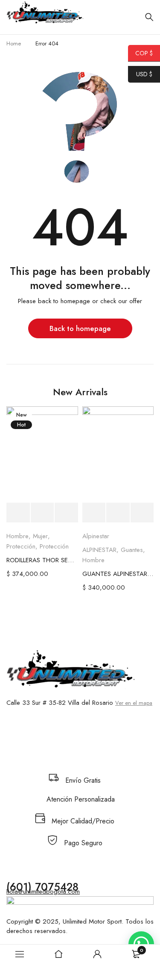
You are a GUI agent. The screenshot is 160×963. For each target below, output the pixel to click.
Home (13, 43)
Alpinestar (95, 536)
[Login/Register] (97, 954)
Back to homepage (80, 328)
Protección (20, 546)
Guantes (132, 550)
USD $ (140, 74)
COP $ (140, 53)
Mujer (40, 536)
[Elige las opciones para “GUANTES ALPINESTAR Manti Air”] (94, 513)
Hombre (17, 536)
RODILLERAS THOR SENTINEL (42, 560)
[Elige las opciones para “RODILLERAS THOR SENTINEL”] (18, 513)
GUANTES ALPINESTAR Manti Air (118, 573)
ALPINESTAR (99, 550)
